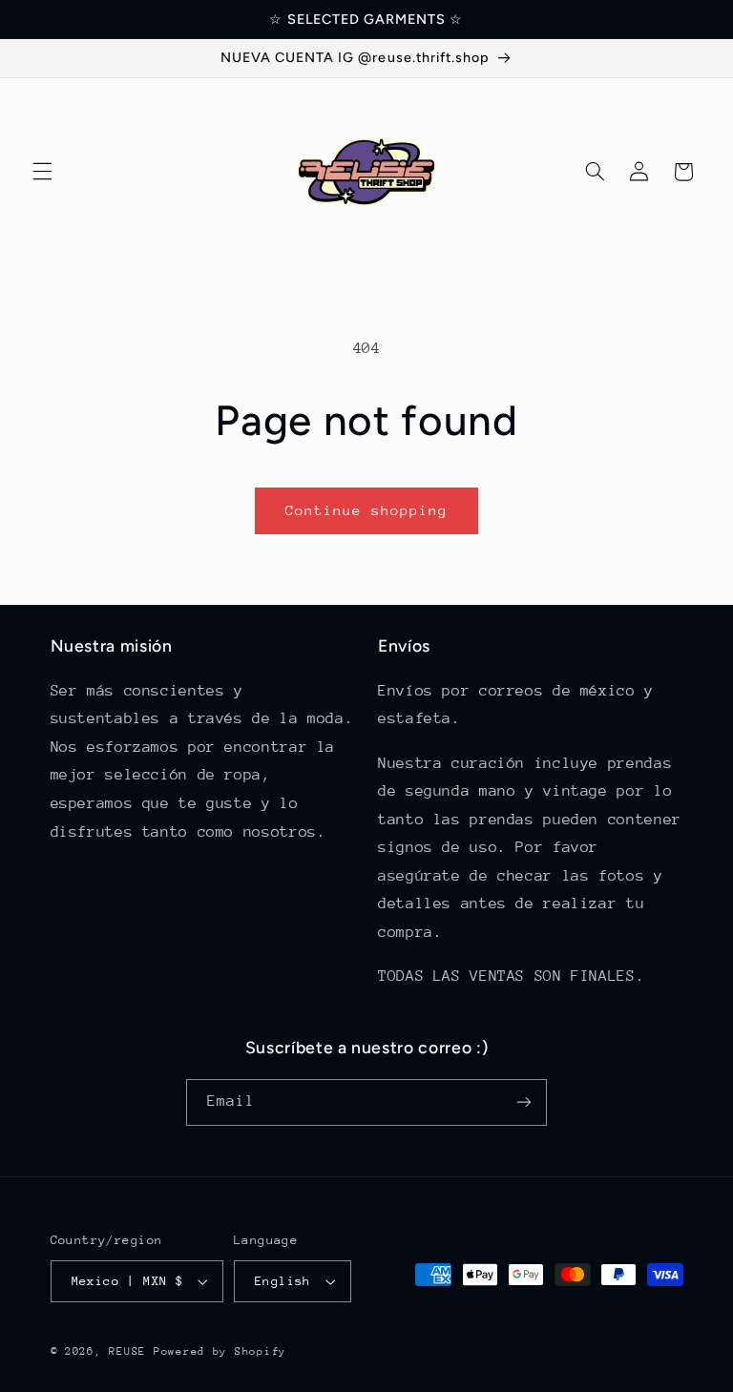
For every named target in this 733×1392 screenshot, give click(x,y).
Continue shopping (367, 510)
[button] (42, 172)
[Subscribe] (524, 1102)
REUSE (127, 1351)
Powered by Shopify (220, 1351)
